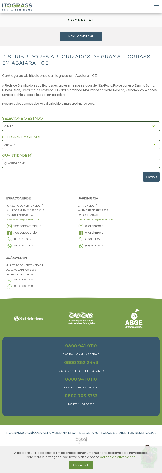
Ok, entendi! (81, 465)
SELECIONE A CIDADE (21, 137)
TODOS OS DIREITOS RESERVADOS (129, 433)
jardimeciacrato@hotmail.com (95, 219)
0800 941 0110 (81, 345)
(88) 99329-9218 (23, 279)
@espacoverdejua (27, 226)
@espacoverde (24, 232)
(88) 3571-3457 (22, 239)
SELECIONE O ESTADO (22, 118)
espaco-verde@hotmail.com (23, 219)
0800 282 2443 (81, 362)
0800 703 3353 (81, 395)
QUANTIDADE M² (17, 155)
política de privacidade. (118, 457)
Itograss (17, 7)
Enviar (151, 177)
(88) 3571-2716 (94, 239)
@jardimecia (94, 226)
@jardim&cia (94, 232)
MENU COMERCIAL (81, 36)
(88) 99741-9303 (23, 245)
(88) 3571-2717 (94, 245)
